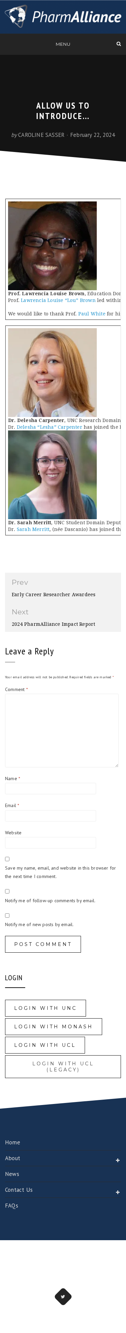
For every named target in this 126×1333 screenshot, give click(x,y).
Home (12, 1142)
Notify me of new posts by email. (39, 924)
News (12, 1174)
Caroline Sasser (41, 135)
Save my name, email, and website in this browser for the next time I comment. (60, 872)
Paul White (92, 313)
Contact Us (19, 1189)
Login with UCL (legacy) (63, 1067)
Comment (16, 689)
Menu (63, 44)
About (12, 1158)
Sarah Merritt (33, 529)
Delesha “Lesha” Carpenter (48, 427)
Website (13, 833)
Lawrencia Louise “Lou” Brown (58, 300)
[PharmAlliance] (7, 44)
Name (12, 778)
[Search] (119, 44)
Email (12, 805)
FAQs (11, 1205)
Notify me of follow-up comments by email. (50, 901)
